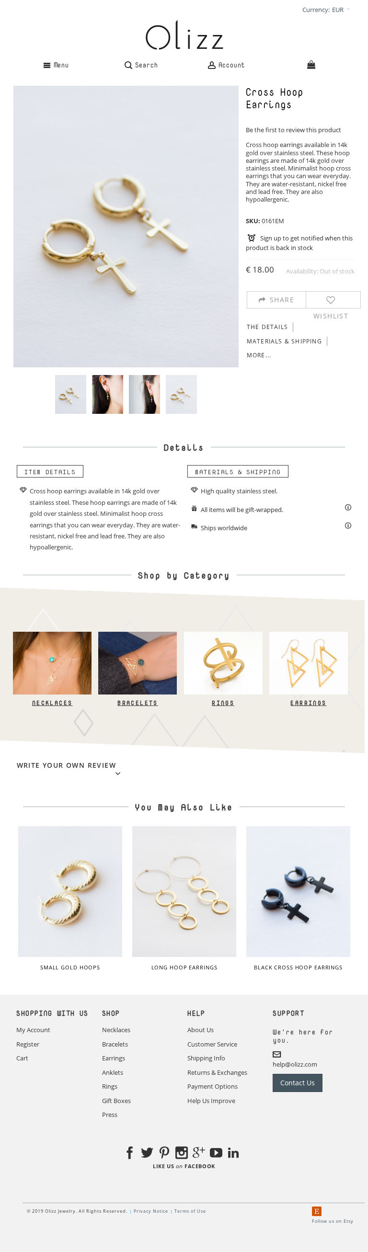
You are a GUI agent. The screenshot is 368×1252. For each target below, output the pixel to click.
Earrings (309, 703)
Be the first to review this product (293, 129)
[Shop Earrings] (308, 636)
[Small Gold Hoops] (70, 891)
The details (267, 327)
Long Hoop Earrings (184, 967)
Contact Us (297, 1082)
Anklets (112, 1072)
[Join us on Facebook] (130, 1154)
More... (259, 355)
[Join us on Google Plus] (199, 1154)
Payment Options (212, 1086)
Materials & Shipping (284, 341)
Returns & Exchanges (217, 1072)
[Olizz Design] (184, 35)
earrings (291, 144)
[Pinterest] (164, 1154)
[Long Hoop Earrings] (184, 891)
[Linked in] (233, 1154)
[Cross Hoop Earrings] (70, 394)
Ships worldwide (224, 528)
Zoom (126, 226)
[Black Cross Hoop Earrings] (298, 891)
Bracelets (137, 703)
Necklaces (52, 703)
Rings (223, 703)
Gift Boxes (116, 1100)
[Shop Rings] (223, 636)
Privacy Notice (151, 1211)
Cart (22, 1058)
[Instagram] (181, 1154)
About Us (200, 1029)
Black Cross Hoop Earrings (298, 967)
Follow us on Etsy (333, 1221)
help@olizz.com (295, 1064)
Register (27, 1044)
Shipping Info (206, 1058)
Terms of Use (190, 1211)
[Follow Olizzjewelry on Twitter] (147, 1154)
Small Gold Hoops (70, 967)
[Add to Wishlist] (331, 299)
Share (282, 299)
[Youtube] (216, 1154)
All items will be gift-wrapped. (242, 509)
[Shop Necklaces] (52, 636)
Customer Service (212, 1044)
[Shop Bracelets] (138, 636)
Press (109, 1114)
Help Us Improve (211, 1100)
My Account (33, 1029)
